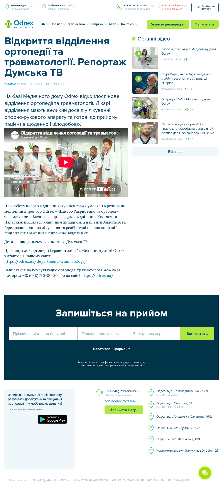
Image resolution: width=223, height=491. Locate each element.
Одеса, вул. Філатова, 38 (174, 405)
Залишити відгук (124, 410)
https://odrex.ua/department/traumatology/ (45, 261)
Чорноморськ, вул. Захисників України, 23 (187, 450)
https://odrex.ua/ (97, 275)
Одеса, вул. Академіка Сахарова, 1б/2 (184, 417)
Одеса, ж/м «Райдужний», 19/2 (178, 428)
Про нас (56, 24)
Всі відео (175, 152)
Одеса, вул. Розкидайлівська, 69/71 (182, 393)
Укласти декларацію (167, 24)
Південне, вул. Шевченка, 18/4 (178, 439)
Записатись (204, 24)
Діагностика (76, 24)
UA (43, 24)
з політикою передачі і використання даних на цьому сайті (111, 365)
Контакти (127, 24)
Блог (112, 24)
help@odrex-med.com (120, 401)
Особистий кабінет (208, 7)
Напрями (96, 24)
